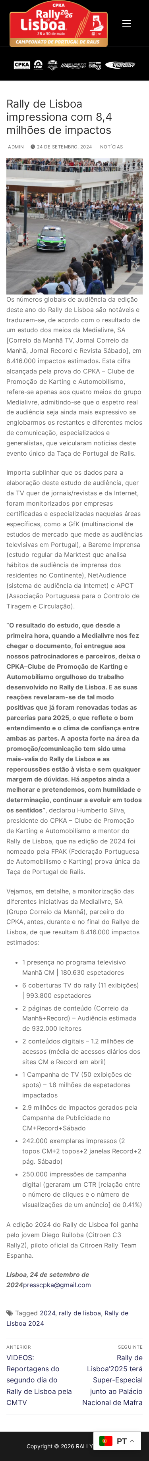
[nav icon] (126, 23)
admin (15, 147)
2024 (47, 1313)
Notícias (111, 147)
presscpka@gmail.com (57, 1285)
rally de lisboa (80, 1313)
